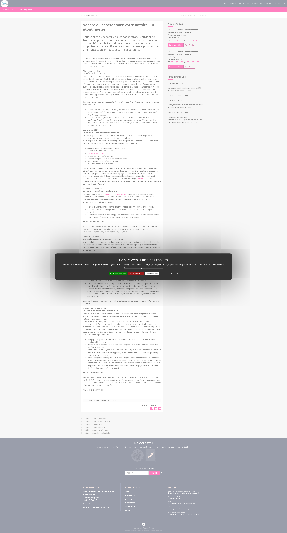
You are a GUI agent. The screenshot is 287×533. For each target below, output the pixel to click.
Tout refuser (136, 273)
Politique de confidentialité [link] (169, 274)
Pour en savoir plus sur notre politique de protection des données (143, 268)
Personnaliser (152, 273)
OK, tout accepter (118, 273)
